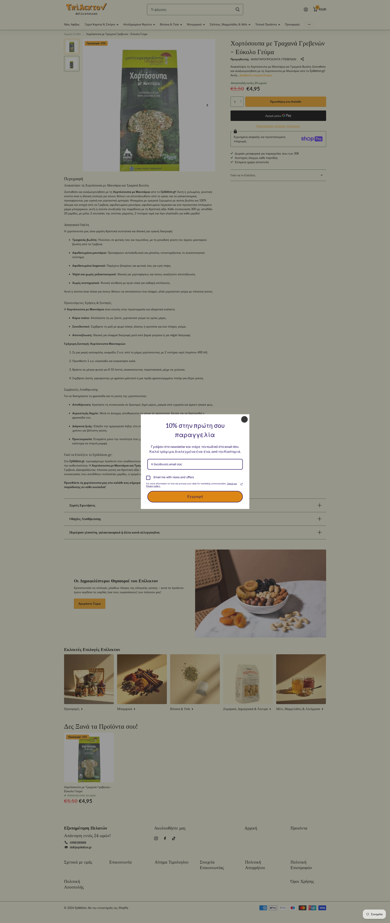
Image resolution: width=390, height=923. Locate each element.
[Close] (244, 419)
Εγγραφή (195, 496)
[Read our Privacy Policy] (241, 484)
